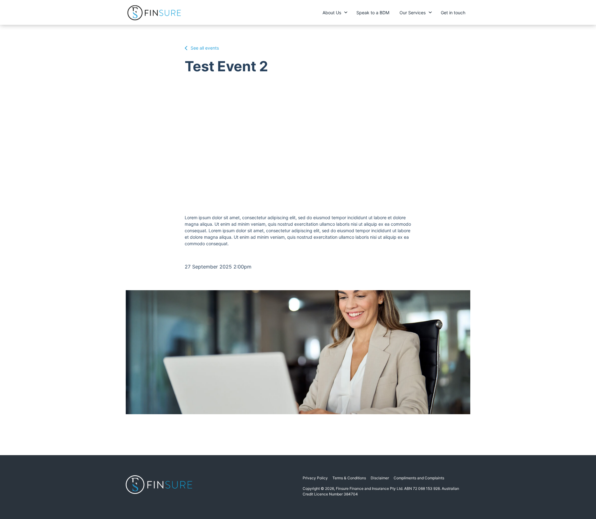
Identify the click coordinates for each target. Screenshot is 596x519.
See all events (204, 48)
